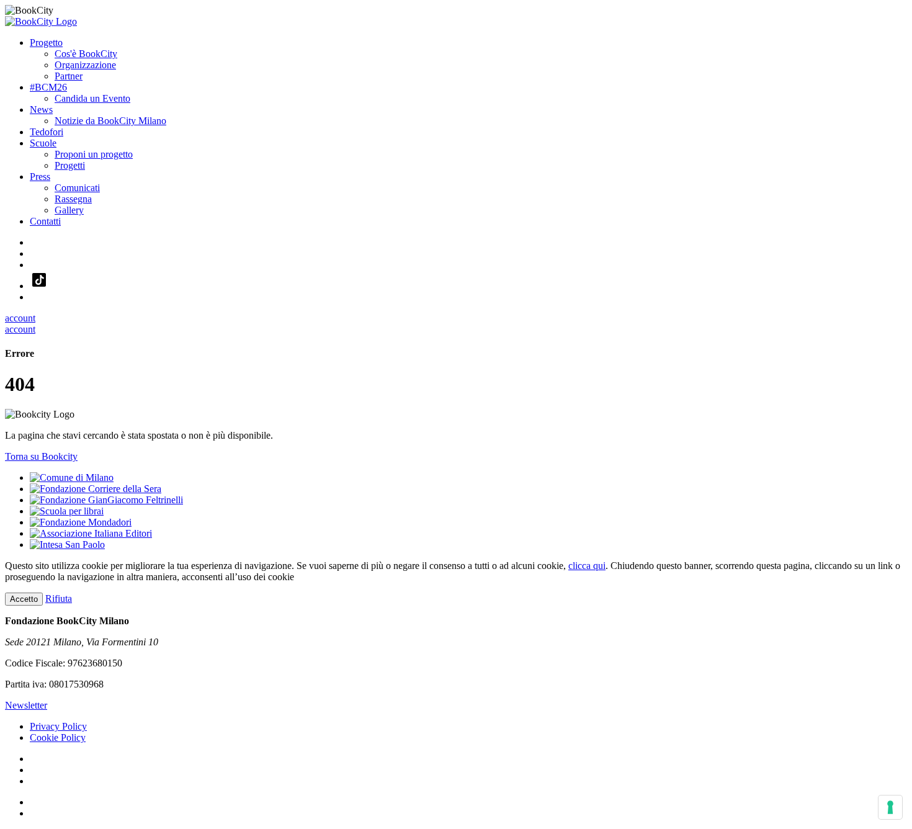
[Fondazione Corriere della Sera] (95, 488)
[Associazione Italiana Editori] (91, 533)
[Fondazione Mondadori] (81, 522)
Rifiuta (58, 598)
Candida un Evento (92, 98)
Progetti (70, 165)
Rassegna (73, 199)
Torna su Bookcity (41, 456)
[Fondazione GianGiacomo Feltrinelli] (106, 500)
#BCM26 (48, 87)
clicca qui (587, 565)
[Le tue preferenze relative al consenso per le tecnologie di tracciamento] (890, 807)
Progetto (46, 42)
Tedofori (46, 132)
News (41, 109)
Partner (69, 76)
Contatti (45, 221)
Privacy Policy (58, 726)
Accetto (24, 599)
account (20, 318)
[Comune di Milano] (72, 477)
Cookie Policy (58, 737)
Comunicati (77, 187)
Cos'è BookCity (86, 53)
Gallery (69, 210)
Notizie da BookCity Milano (110, 120)
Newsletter (26, 705)
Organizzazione (85, 65)
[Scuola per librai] (67, 511)
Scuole (43, 143)
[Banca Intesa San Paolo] (67, 544)
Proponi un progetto (94, 154)
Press (40, 176)
